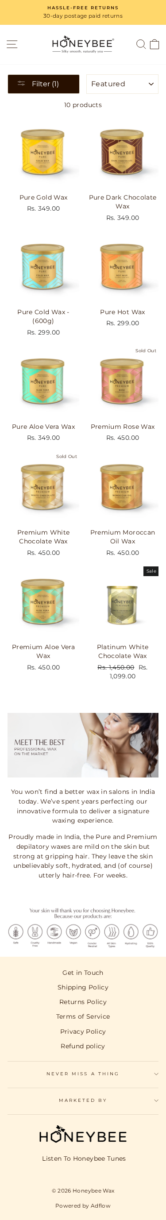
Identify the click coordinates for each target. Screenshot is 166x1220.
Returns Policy (83, 1001)
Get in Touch (82, 972)
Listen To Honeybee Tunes (84, 1158)
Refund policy (83, 1046)
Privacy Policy (83, 1031)
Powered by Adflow (83, 1205)
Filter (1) (44, 84)
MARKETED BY (83, 1100)
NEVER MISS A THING (83, 1074)
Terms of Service (83, 1016)
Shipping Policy (83, 987)
